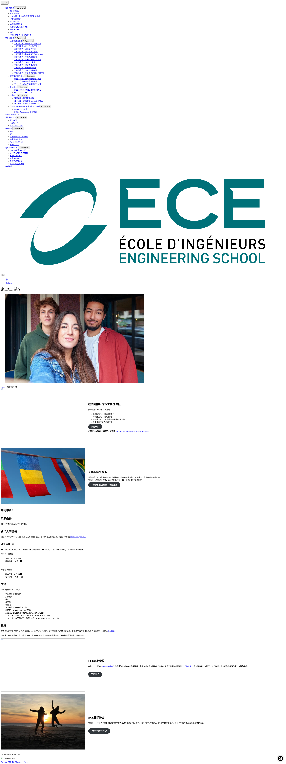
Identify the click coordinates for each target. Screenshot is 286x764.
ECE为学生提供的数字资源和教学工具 (25, 16)
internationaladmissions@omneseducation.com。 (133, 431)
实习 (11, 134)
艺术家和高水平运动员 (19, 27)
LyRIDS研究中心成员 (18, 150)
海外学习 (13, 120)
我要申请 (95, 427)
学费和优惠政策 (16, 24)
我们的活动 (14, 22)
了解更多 (95, 674)
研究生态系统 (15, 158)
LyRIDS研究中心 (12, 148)
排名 (11, 32)
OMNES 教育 (107, 666)
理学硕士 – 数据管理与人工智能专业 (28, 101)
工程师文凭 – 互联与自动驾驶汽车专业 (29, 73)
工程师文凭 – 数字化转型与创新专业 (28, 54)
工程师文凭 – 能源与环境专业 (26, 57)
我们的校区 (14, 11)
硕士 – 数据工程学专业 (23, 92)
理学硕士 (13, 95)
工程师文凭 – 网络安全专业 (25, 49)
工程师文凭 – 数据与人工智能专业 (27, 44)
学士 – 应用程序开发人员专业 (26, 81)
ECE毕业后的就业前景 (19, 137)
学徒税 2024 (14, 145)
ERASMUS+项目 (16, 126)
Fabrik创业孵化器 (16, 142)
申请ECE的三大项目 (13, 115)
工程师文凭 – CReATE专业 (24, 62)
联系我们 (9, 166)
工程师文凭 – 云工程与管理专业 (26, 46)
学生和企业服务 (16, 139)
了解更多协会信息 (99, 731)
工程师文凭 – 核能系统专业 (25, 68)
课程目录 (111, 631)
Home (3, 387)
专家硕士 (13, 87)
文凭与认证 (14, 13)
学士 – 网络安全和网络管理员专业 (27, 79)
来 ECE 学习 (15, 123)
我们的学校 (9, 8)
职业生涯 (9, 128)
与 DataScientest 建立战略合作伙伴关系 (25, 106)
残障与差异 (14, 30)
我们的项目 (9, 38)
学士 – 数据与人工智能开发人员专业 (28, 84)
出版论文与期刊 (16, 156)
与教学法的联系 (16, 161)
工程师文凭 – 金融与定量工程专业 (27, 60)
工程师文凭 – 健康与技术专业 (26, 65)
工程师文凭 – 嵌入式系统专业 (26, 70)
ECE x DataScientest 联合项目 (25, 112)
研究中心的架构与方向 (19, 153)
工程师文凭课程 (16, 41)
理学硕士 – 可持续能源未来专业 (26, 103)
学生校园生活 (15, 19)
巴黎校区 (187, 666)
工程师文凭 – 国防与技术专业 (26, 52)
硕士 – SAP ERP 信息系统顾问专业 (27, 90)
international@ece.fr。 (78, 537)
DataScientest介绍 (20, 109)
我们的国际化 (10, 117)
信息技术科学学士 (17, 76)
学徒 (11, 131)
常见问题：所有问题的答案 (20, 35)
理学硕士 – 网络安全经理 (24, 98)
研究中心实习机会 (17, 164)
